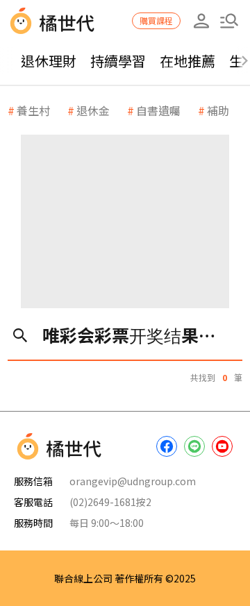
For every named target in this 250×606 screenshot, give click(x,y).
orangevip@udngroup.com (132, 481)
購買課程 (156, 20)
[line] (194, 446)
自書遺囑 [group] (158, 110)
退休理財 (48, 61)
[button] (229, 21)
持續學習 (118, 61)
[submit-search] (20, 334)
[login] (201, 21)
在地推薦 (187, 61)
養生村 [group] (33, 110)
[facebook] (167, 446)
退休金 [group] (93, 110)
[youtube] (222, 446)
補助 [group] (218, 110)
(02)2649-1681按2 (110, 502)
